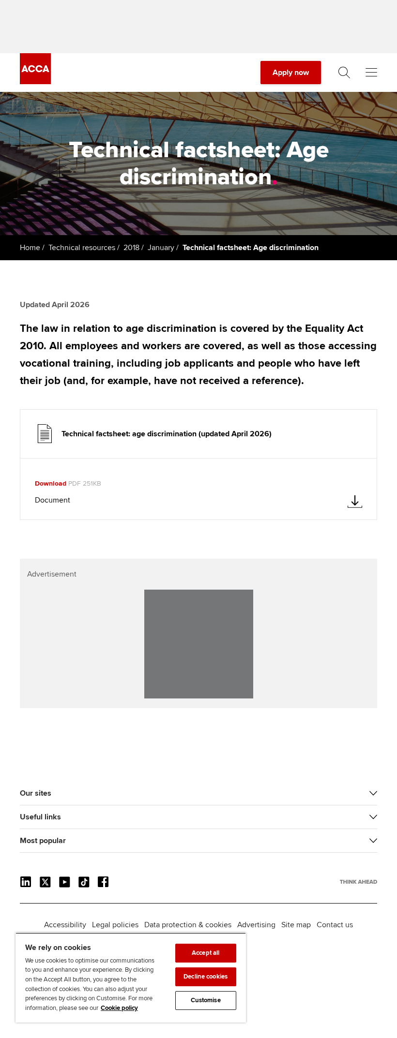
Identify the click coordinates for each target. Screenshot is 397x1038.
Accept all (205, 953)
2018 (131, 247)
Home (30, 247)
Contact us (335, 925)
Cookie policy (119, 1008)
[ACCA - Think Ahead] (35, 82)
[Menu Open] (371, 72)
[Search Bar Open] (344, 72)
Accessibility (65, 925)
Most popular (43, 840)
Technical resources (81, 247)
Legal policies (115, 925)
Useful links (40, 817)
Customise (206, 1000)
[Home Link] (358, 882)
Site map (296, 925)
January (161, 247)
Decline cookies (205, 976)
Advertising (256, 925)
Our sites (35, 793)
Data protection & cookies (187, 925)
